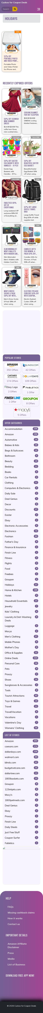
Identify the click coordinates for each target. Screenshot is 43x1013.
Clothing (21, 482)
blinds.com (21, 762)
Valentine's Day (21, 722)
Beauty (21, 461)
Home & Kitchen (21, 590)
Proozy (21, 674)
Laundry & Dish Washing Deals (21, 619)
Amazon (21, 434)
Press (11, 953)
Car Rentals (21, 477)
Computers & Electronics (21, 488)
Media (11, 958)
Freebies (21, 574)
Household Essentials (21, 601)
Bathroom (21, 455)
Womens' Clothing (21, 728)
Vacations (21, 717)
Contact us (14, 924)
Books (21, 472)
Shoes (21, 679)
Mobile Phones (21, 642)
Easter (21, 515)
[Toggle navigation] (39, 9)
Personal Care (21, 663)
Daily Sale (21, 493)
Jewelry (21, 606)
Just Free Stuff (21, 832)
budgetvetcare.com (21, 767)
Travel (21, 706)
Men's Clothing (21, 636)
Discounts (21, 509)
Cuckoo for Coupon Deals (14, 2)
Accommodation (21, 429)
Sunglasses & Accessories (21, 685)
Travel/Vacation (21, 711)
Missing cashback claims (21, 912)
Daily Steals (21, 827)
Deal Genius (21, 498)
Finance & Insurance (21, 547)
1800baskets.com (21, 778)
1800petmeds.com (21, 800)
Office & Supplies (21, 652)
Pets (21, 668)
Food (21, 568)
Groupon (21, 579)
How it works (15, 918)
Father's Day (21, 541)
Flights (21, 563)
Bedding (21, 466)
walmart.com (21, 757)
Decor (21, 504)
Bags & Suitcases (21, 450)
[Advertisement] (21, 332)
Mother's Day (21, 647)
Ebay (21, 520)
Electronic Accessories (21, 525)
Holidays (21, 584)
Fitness (21, 558)
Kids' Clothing (21, 611)
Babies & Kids (21, 445)
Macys (21, 631)
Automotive (21, 439)
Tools (21, 690)
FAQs (10, 906)
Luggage (21, 625)
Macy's (21, 794)
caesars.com (21, 746)
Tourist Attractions (21, 695)
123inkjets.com (21, 789)
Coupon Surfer (21, 837)
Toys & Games (21, 701)
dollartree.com (21, 773)
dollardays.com (21, 751)
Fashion (21, 536)
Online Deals (21, 658)
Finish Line (21, 552)
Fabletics (21, 843)
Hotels (21, 595)
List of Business (16, 964)
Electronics (21, 531)
